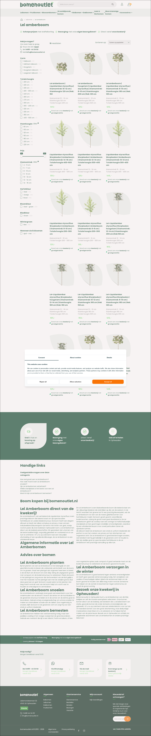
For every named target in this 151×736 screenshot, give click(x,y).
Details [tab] (109, 357)
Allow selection (75, 382)
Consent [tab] (41, 357)
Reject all (43, 382)
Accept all (108, 382)
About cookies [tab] (75, 357)
